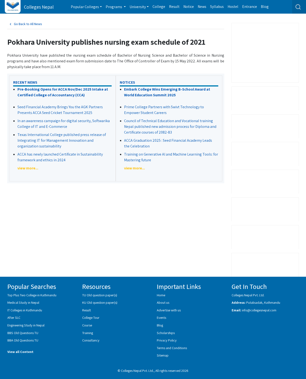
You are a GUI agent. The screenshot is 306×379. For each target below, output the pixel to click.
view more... (27, 168)
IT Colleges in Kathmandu (24, 310)
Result (174, 6)
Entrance (249, 6)
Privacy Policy (167, 340)
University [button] (138, 6)
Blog (265, 6)
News (202, 6)
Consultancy (90, 340)
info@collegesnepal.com (259, 310)
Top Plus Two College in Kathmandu (31, 295)
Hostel (233, 6)
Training (87, 332)
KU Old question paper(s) (99, 302)
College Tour (90, 317)
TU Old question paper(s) (99, 295)
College (159, 6)
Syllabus (217, 6)
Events (161, 317)
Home (161, 295)
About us (163, 302)
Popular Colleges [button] (85, 6)
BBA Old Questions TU (22, 340)
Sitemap (163, 355)
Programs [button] (114, 6)
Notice (188, 6)
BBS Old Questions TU (22, 332)
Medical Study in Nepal (23, 302)
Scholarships (166, 332)
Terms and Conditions (172, 348)
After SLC (13, 317)
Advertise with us (169, 310)
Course (87, 325)
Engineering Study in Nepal (25, 325)
